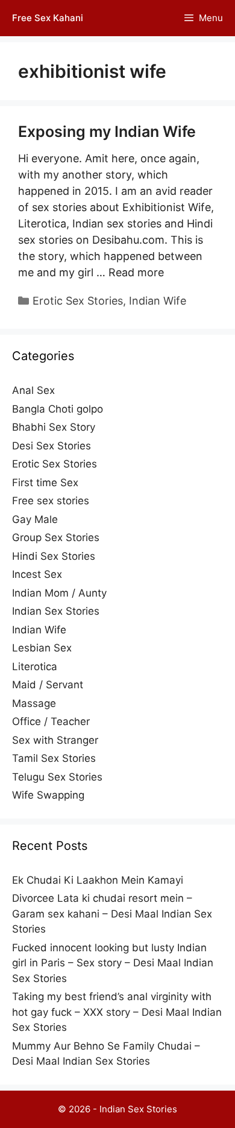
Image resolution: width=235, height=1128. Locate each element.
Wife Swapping (48, 795)
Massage (34, 703)
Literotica (34, 667)
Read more (136, 272)
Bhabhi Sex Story (53, 427)
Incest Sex (37, 574)
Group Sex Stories (55, 537)
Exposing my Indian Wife (107, 131)
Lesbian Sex (42, 648)
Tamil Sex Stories (54, 758)
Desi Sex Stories (51, 446)
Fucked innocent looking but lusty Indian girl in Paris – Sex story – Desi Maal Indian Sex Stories (112, 963)
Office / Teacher (51, 721)
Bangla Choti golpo (57, 409)
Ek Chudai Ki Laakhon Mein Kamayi (97, 880)
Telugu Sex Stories (57, 777)
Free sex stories (50, 501)
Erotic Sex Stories (78, 300)
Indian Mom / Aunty (59, 593)
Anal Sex (33, 390)
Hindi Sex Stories (53, 556)
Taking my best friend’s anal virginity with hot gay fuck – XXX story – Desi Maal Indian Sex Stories (117, 1011)
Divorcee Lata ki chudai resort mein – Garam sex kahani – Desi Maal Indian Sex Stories (112, 913)
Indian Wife (157, 300)
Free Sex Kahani (47, 18)
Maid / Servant (47, 685)
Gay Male (35, 519)
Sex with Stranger (55, 740)
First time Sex (45, 483)
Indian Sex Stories (55, 611)
